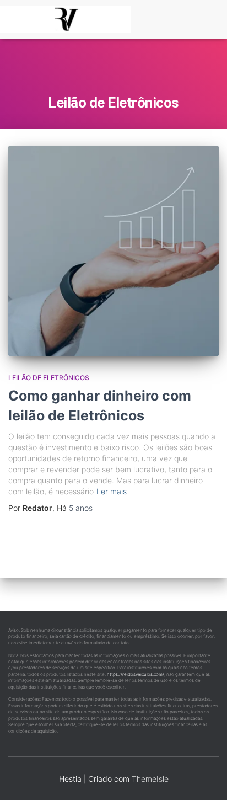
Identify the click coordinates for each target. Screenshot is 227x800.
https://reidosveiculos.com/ (135, 674)
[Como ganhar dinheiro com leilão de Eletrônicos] (113, 251)
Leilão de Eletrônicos (48, 378)
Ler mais (111, 491)
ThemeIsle (150, 778)
